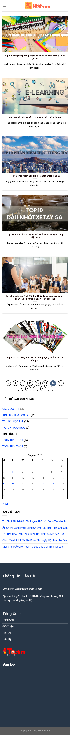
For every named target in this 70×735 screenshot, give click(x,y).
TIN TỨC (7, 434)
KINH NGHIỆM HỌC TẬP (16, 415)
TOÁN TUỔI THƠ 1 (12, 440)
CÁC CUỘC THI (10, 408)
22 (43, 388)
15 (60, 383)
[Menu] (4, 6)
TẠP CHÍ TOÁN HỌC (13, 427)
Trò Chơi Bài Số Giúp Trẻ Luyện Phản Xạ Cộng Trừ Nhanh (34, 521)
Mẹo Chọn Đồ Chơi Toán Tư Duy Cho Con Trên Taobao (32, 546)
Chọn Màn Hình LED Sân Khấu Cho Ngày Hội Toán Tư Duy (34, 540)
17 (28, 388)
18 (13, 483)
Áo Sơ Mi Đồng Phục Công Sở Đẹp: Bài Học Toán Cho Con (35, 527)
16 (20, 388)
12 (37, 383)
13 (45, 383)
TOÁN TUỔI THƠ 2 (12, 446)
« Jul (5, 503)
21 (42, 483)
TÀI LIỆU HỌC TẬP (13, 421)
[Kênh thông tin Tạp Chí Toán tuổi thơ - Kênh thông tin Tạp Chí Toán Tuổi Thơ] (37, 5)
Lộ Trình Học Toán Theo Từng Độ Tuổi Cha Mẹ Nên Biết (33, 534)
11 (30, 383)
